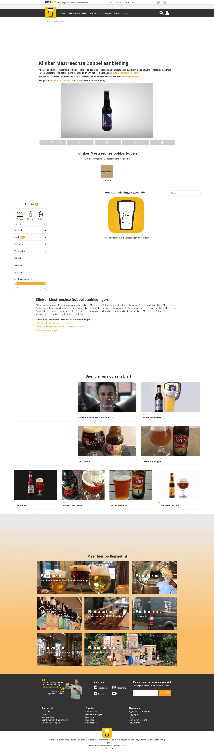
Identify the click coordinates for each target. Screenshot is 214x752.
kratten (54, 80)
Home (48, 21)
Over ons (46, 711)
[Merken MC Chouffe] (107, 441)
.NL (59, 2)
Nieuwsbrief (134, 722)
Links (131, 717)
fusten (80, 80)
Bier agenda (91, 722)
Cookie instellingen (51, 722)
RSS (118, 694)
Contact (109, 2)
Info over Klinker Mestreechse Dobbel (55, 323)
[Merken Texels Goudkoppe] (170, 441)
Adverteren (119, 2)
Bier (63, 13)
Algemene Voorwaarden (140, 711)
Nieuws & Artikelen (78, 13)
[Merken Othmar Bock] (35, 485)
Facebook (102, 688)
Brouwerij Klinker (130, 76)
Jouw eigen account (138, 720)
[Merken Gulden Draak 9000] (83, 485)
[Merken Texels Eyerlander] (130, 485)
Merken (93, 13)
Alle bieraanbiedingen (47, 330)
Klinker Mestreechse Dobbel (124, 72)
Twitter (101, 694)
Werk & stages (48, 717)
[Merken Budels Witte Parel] (170, 397)
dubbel (77, 76)
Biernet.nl (92, 745)
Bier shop (89, 720)
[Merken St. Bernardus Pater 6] (178, 485)
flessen (62, 80)
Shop (125, 13)
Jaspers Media (119, 745)
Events (117, 13)
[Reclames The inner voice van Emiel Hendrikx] (107, 397)
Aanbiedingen (58, 21)
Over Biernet (130, 2)
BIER (48, 2)
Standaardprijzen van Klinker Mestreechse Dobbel (60, 326)
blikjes (70, 80)
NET (54, 2)
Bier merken (91, 711)
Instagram (121, 688)
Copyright (133, 714)
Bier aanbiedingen (93, 714)
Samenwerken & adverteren (55, 720)
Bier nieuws (90, 717)
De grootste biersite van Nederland (75, 3)
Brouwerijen (106, 13)
